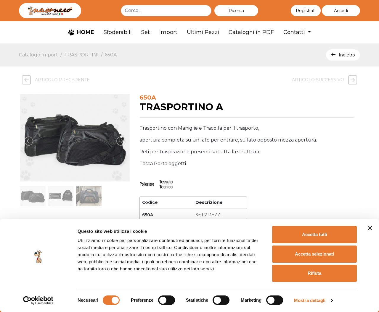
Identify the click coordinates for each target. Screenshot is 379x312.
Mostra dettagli (310, 300)
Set (145, 32)
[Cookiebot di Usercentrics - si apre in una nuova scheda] (38, 300)
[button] (341, 10)
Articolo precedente (62, 79)
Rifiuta (314, 273)
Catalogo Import (38, 55)
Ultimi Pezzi (203, 32)
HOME (84, 32)
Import (168, 32)
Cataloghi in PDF (251, 32)
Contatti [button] (294, 32)
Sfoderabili (118, 32)
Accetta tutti (314, 234)
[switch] (166, 300)
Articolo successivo (318, 79)
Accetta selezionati (314, 253)
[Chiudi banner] (370, 228)
